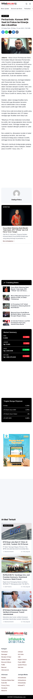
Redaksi (3, 677)
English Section (22, 659)
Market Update (9, 558)
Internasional (5, 670)
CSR (19, 657)
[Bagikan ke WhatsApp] (6, 32)
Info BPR (5, 16)
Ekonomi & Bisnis (6, 662)
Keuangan (4, 654)
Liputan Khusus (22, 664)
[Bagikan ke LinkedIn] (13, 32)
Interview (20, 667)
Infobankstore (22, 680)
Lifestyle (20, 651)
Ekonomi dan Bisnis (16, 8)
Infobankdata (22, 683)
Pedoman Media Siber (7, 680)
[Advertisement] (16, 169)
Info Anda (20, 654)
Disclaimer (4, 688)
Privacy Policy (5, 685)
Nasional (3, 667)
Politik (3, 664)
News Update (5, 8)
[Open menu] (30, 3)
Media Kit (4, 690)
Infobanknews (22, 677)
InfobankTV (21, 685)
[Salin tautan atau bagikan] (17, 32)
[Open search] (26, 3)
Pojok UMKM (21, 662)
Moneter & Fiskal (6, 657)
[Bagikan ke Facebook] (3, 32)
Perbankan (27, 8)
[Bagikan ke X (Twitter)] (10, 32)
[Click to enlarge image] (16, 46)
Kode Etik (4, 683)
